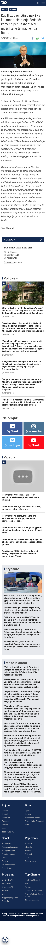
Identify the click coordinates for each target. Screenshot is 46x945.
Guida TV (5, 901)
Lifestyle (28, 847)
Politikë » (11, 278)
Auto (27, 825)
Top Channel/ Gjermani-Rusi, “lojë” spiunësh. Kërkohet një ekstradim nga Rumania (20, 497)
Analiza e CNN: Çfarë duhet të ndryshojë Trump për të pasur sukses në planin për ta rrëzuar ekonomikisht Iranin (22, 645)
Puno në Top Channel (33, 891)
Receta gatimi (30, 861)
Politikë (5, 10)
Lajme (6, 805)
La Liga (5, 858)
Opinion (28, 811)
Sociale (5, 825)
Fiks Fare (5, 891)
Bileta (27, 883)
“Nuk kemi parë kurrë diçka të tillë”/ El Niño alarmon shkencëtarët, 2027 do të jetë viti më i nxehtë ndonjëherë (23, 753)
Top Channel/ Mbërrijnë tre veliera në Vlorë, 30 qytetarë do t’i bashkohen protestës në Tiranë (20, 553)
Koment (28, 814)
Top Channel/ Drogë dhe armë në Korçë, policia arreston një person (21, 507)
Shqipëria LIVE (7, 887)
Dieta (27, 858)
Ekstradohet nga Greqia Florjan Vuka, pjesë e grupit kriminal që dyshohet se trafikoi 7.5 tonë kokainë (22, 610)
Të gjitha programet (10, 898)
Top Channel (12, 431)
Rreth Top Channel (32, 880)
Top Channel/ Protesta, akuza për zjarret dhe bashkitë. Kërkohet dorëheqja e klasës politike (23, 542)
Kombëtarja (6, 843)
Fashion (28, 851)
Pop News (31, 838)
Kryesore (12, 569)
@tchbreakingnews (12, 445)
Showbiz (28, 843)
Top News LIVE (8, 832)
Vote (9, 263)
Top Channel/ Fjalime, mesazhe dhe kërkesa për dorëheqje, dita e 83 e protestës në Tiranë (19, 518)
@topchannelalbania (34, 431)
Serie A (5, 861)
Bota (28, 805)
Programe (8, 874)
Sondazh (9, 239)
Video (4, 828)
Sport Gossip (7, 868)
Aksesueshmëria (32, 900)
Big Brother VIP (8, 880)
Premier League (8, 854)
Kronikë (5, 814)
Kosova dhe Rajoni (32, 818)
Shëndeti (28, 854)
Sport (5, 838)
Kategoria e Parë (8, 851)
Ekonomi (5, 821)
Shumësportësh (8, 865)
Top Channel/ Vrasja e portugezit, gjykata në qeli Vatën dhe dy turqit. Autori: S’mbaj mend (22, 530)
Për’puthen (6, 883)
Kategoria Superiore (10, 847)
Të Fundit (13, 10)
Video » (9, 457)
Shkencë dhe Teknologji (34, 821)
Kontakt (28, 887)
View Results (18, 262)
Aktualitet (6, 818)
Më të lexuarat (16, 663)
